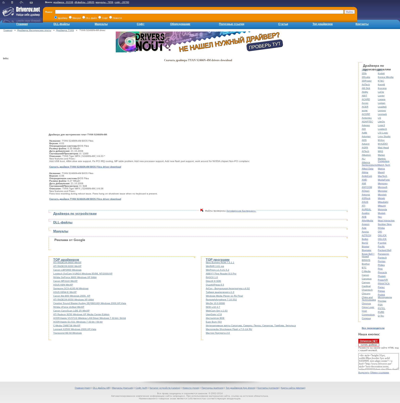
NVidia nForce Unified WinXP (68, 307)
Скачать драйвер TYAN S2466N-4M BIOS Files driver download (85, 166)
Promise (382, 301)
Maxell (381, 172)
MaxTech (382, 176)
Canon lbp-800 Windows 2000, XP (71, 296)
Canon (365, 275)
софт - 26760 (122, 2)
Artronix (366, 194)
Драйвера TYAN (65, 30)
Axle (364, 228)
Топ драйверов (322, 24)
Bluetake (366, 250)
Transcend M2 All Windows (67, 333)
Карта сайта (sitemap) (293, 388)
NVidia (381, 228)
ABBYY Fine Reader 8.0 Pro (221, 273)
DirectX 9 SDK (213, 281)
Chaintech (367, 290)
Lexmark (382, 114)
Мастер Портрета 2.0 (218, 333)
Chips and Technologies (369, 298)
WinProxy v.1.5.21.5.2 (217, 270)
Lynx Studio (384, 136)
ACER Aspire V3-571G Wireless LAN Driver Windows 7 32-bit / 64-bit (89, 318)
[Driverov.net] (20, 15)
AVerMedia (367, 220)
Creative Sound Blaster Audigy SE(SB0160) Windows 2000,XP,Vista (89, 303)
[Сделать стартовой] (24, 2)
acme (365, 110)
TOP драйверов (66, 259)
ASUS (365, 202)
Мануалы (101, 24)
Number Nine (385, 224)
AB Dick (366, 88)
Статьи (283, 24)
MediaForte (384, 179)
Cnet (364, 311)
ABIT (364, 95)
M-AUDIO (383, 144)
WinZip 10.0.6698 (215, 303)
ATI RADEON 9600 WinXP (67, 262)
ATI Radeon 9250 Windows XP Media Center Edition (81, 314)
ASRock (366, 198)
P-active (382, 242)
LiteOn (381, 121)
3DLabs (366, 77)
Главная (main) (83, 388)
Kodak (381, 73)
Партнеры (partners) (212, 388)
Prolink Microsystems (385, 295)
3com (365, 69)
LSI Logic (383, 132)
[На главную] (6, 2)
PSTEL (381, 308)
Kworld (381, 84)
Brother (366, 264)
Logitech (382, 129)
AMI (364, 183)
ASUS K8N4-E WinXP (65, 292)
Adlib (364, 132)
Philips (381, 265)
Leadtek (382, 106)
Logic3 (381, 125)
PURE (381, 312)
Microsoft (382, 187)
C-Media (366, 271)
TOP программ (217, 259)
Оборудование (180, 24)
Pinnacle (382, 272)
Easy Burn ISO (214, 321)
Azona (365, 231)
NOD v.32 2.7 (213, 307)
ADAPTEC (367, 121)
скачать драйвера (369, 344)
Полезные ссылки (231, 24)
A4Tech (366, 84)
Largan (381, 103)
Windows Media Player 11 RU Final (224, 296)
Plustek (382, 276)
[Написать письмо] (34, 2)
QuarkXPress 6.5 (215, 284)
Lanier (381, 95)
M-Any (381, 140)
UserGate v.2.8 (214, 314)
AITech (365, 151)
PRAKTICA (384, 283)
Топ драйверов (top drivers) (240, 388)
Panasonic (383, 254)
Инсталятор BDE (215, 318)
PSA (380, 304)
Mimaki (381, 198)
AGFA (365, 147)
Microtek (382, 194)
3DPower (367, 80)
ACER (365, 106)
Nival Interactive (386, 220)
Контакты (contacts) (268, 388)
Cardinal (366, 286)
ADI (364, 129)
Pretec (381, 287)
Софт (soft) (141, 388)
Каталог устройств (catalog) (165, 388)
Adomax (366, 136)
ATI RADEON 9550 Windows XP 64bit (73, 299)
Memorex (383, 183)
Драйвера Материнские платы (34, 30)
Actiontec (367, 118)
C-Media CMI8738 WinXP (66, 325)
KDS (380, 69)
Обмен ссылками (379, 372)
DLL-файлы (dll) (101, 388)
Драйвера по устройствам (75, 213)
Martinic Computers (383, 159)
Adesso (366, 125)
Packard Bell (384, 250)
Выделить (363, 372)
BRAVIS (366, 260)
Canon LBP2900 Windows (67, 270)
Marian (381, 155)
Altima (365, 172)
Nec (380, 217)
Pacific (381, 246)
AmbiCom (367, 176)
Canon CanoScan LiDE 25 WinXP (71, 310)
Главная (22, 24)
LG (379, 118)
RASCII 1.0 (212, 277)
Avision (365, 224)
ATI (363, 205)
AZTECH (366, 235)
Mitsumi (382, 205)
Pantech (382, 257)
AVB (364, 217)
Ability (365, 92)
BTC (364, 267)
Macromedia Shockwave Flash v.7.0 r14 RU (229, 329)
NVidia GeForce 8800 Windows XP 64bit (75, 277)
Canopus (367, 278)
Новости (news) (190, 388)
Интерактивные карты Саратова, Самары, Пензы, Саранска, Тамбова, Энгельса (251, 325)
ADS (364, 140)
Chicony (366, 293)
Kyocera (382, 88)
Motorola (382, 209)
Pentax (381, 261)
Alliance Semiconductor (370, 163)
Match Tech (384, 165)
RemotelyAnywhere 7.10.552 (221, 299)
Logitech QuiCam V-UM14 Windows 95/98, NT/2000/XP (82, 273)
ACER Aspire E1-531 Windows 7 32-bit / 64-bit (78, 321)
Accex (365, 103)
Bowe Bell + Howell (368, 255)
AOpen (365, 191)
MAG (380, 151)
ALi (363, 158)
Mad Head (383, 147)
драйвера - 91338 (63, 2)
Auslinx (365, 213)
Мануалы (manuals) (122, 388)
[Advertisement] (21, 131)
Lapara (381, 99)
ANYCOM (367, 187)
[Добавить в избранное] (15, 2)
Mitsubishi (383, 202)
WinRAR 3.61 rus (215, 266)
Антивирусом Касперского (241, 210)
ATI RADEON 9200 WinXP (67, 266)
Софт (140, 24)
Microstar (382, 191)
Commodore (368, 314)
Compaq (366, 318)
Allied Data (367, 168)
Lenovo (382, 110)
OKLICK (382, 235)
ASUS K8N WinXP (63, 284)
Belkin (365, 239)
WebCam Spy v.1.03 (217, 310)
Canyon (366, 282)
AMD (364, 179)
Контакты (362, 24)
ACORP (366, 114)
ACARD (366, 99)
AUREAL (366, 209)
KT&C (381, 80)
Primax (381, 291)
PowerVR (383, 280)
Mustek (381, 213)
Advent (365, 144)
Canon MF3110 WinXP (65, 281)
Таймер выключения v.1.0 (220, 292)
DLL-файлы (61, 24)
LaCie (381, 92)
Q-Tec (381, 315)
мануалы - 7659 (104, 2)
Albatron (366, 155)
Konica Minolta (386, 77)
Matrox (381, 168)
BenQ (365, 242)
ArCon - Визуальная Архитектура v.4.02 (228, 288)
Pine (380, 268)
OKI (380, 231)
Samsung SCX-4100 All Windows (70, 288)
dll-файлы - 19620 (84, 2)
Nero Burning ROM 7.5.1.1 (220, 262)
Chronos (366, 303)
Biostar (365, 246)
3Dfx (364, 73)
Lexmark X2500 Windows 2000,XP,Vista (74, 329)
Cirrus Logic (368, 307)
